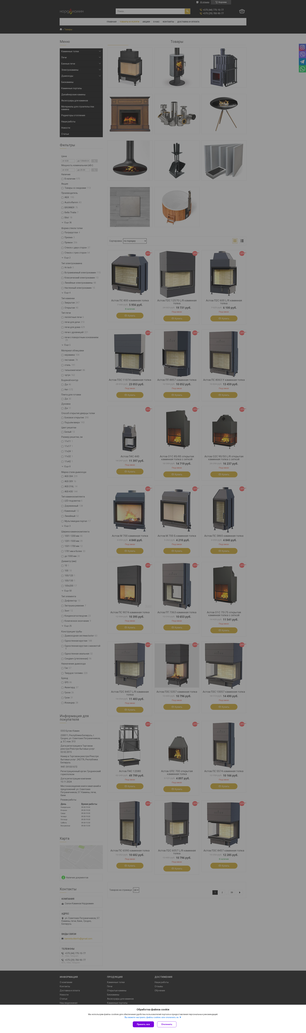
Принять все (143, 1024)
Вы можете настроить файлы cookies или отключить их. (152, 1017)
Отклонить (166, 1024)
